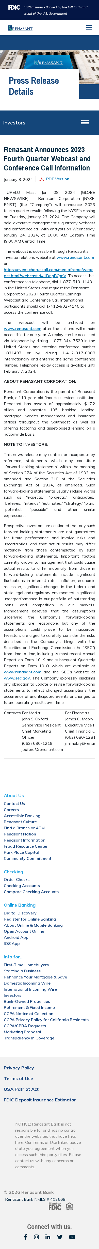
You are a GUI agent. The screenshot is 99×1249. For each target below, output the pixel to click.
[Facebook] (26, 1237)
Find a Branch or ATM (24, 827)
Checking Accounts (22, 885)
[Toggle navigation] (89, 27)
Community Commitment (27, 858)
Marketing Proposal (22, 1031)
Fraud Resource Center (25, 846)
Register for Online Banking (30, 919)
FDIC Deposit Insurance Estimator (40, 1100)
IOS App (12, 943)
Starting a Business (22, 970)
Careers (11, 809)
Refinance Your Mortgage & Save (35, 976)
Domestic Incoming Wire (27, 983)
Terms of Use (18, 1078)
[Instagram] (37, 1237)
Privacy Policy (19, 1068)
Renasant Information (24, 840)
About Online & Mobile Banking (33, 925)
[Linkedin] (48, 1237)
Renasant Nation (20, 833)
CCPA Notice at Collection (28, 1013)
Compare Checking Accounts (31, 891)
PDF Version (57, 178)
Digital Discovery (20, 912)
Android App (16, 937)
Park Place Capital (21, 852)
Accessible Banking (22, 815)
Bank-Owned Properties (27, 1001)
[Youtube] (72, 1237)
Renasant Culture (20, 821)
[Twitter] (60, 1237)
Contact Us (14, 803)
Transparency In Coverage (29, 1037)
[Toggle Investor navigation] (85, 123)
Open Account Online (24, 931)
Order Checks (16, 879)
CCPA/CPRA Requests (25, 1025)
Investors (14, 122)
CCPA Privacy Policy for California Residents (46, 1019)
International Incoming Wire (30, 989)
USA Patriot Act (21, 1089)
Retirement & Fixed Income (29, 1007)
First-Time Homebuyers (26, 964)
